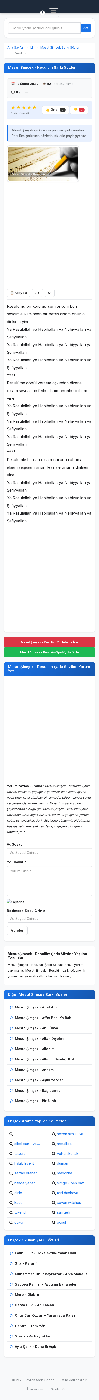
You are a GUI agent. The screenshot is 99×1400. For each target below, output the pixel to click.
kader (19, 1202)
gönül (61, 1222)
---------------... (28, 1134)
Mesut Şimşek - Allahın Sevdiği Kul (44, 1059)
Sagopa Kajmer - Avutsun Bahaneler (46, 1284)
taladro (20, 1153)
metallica (64, 1143)
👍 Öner (55, 110)
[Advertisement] (49, 234)
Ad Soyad (15, 844)
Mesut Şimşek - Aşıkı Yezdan (39, 1080)
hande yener (24, 1183)
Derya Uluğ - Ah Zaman (34, 1305)
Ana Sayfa (15, 47)
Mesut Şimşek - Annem (34, 1070)
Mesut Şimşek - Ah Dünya (36, 1028)
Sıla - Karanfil (27, 1263)
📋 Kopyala (18, 293)
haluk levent (24, 1163)
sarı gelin (64, 1212)
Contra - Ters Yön (30, 1326)
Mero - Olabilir (27, 1294)
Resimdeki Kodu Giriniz (26, 911)
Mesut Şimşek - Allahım (34, 1049)
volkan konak (67, 1153)
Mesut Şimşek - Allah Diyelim (39, 1038)
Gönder (17, 930)
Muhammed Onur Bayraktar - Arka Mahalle (51, 1274)
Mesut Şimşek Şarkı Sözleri (60, 47)
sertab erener (25, 1173)
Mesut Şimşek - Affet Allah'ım (39, 1007)
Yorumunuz (16, 862)
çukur (19, 1222)
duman (62, 1163)
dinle (18, 1192)
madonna (64, 1173)
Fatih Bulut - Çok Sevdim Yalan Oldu (45, 1253)
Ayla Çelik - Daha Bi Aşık (35, 1346)
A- (49, 293)
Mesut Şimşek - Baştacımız (38, 1090)
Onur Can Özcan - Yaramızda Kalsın (45, 1315)
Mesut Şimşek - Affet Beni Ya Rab (43, 1018)
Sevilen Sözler (61, 1389)
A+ (37, 293)
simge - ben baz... (72, 1183)
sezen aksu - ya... (71, 1134)
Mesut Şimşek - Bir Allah (35, 1101)
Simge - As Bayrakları (33, 1336)
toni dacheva (67, 1192)
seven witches (69, 1202)
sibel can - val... (27, 1143)
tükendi (20, 1212)
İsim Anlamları (37, 1389)
